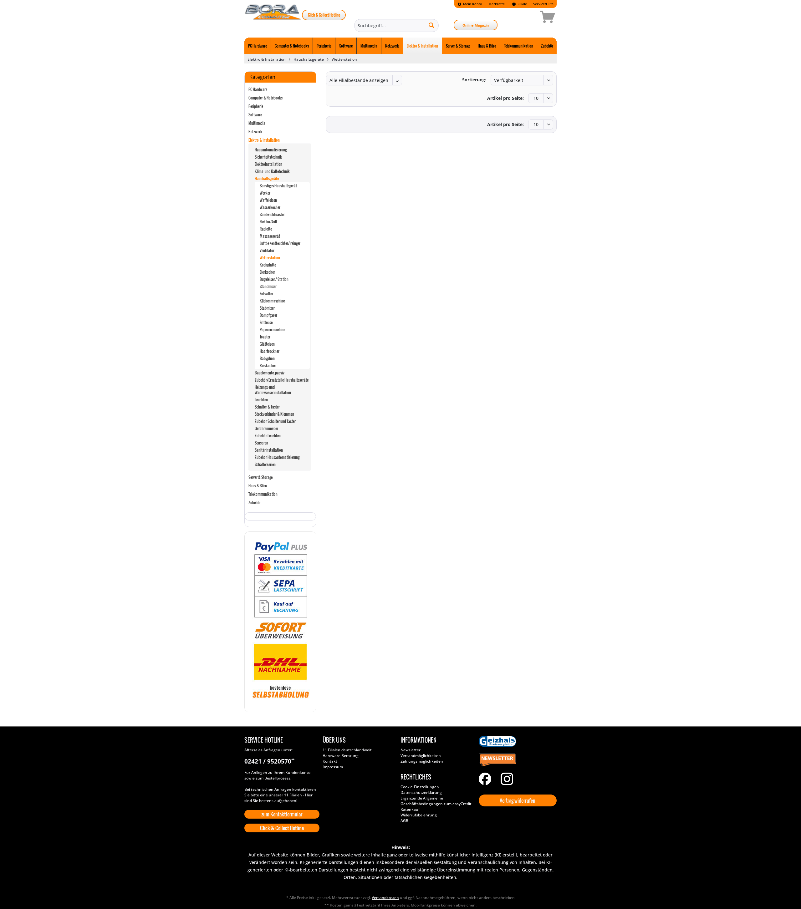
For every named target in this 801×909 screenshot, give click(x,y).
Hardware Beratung (341, 755)
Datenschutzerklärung (421, 792)
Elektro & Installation (264, 140)
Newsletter (410, 750)
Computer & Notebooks (265, 97)
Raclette (266, 228)
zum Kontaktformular (281, 814)
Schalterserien (265, 464)
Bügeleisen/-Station (274, 279)
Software (255, 114)
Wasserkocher (270, 207)
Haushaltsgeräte (267, 178)
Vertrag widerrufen (517, 800)
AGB (404, 820)
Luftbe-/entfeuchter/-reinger (280, 243)
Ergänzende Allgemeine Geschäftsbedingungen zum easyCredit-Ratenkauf (436, 803)
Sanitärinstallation (269, 450)
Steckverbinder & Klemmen (274, 414)
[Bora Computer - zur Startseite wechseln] (273, 17)
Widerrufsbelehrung (418, 815)
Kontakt (330, 761)
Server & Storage (260, 477)
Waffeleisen (268, 200)
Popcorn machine (272, 329)
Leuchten (261, 399)
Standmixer (268, 286)
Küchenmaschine (272, 300)
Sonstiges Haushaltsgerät (278, 185)
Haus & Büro (257, 485)
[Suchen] (431, 25)
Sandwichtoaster (272, 214)
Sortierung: (474, 80)
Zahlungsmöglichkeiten (421, 761)
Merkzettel (497, 4)
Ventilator (267, 250)
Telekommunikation (263, 494)
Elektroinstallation (268, 164)
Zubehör (254, 502)
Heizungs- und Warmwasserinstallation (273, 389)
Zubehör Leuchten (268, 435)
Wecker (265, 193)
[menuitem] (469, 4)
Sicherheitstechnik (268, 157)
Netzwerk (255, 131)
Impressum (333, 766)
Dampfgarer (268, 315)
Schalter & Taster (267, 406)
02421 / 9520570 (269, 761)
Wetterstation (270, 257)
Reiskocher (268, 365)
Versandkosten (385, 897)
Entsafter (266, 293)
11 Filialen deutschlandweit (347, 750)
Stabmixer (267, 308)
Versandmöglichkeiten (420, 755)
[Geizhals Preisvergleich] (516, 741)
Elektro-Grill (268, 221)
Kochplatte (268, 264)
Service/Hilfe (543, 4)
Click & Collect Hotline (324, 15)
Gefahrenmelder (266, 428)
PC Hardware (257, 89)
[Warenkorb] (525, 18)
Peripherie (255, 106)
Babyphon (267, 358)
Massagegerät (270, 236)
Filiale (522, 4)
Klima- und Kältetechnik (272, 171)
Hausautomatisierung (271, 149)
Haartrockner (269, 351)
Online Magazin (475, 25)
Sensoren (261, 442)
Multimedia (256, 123)
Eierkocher (267, 272)
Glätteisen (267, 344)
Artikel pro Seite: (505, 98)
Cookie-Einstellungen (419, 787)
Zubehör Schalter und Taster (275, 421)
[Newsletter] (516, 760)
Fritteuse (266, 322)
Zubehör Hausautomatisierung (277, 457)
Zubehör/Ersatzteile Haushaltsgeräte (282, 380)
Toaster (265, 336)
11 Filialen (293, 795)
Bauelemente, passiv (269, 372)
